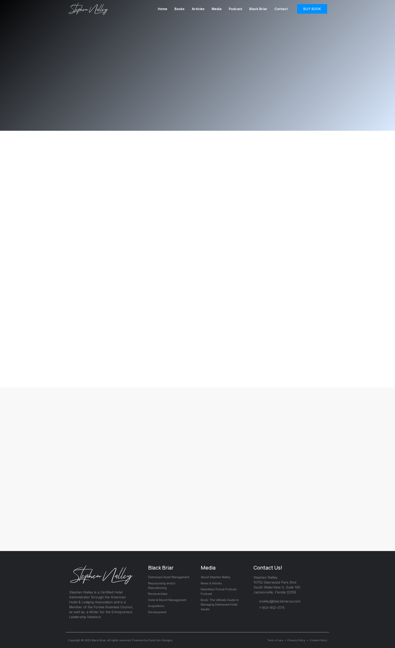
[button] (312, 9)
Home (162, 9)
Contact (281, 9)
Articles (198, 9)
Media (217, 9)
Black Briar (258, 9)
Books (179, 9)
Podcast (235, 9)
